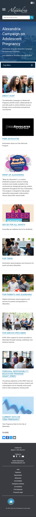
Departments (18, 475)
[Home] (18, 10)
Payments (18, 472)
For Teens (7, 258)
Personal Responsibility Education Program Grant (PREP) (15, 373)
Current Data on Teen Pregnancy (11, 418)
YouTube (23, 456)
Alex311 (13, 450)
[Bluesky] (3, 437)
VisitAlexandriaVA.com (18, 463)
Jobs (18, 469)
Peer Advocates (10, 138)
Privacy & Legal (18, 492)
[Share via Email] (14, 437)
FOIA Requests (18, 489)
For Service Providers (14, 333)
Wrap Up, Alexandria (13, 174)
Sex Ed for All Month (13, 224)
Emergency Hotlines (18, 484)
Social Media (18, 481)
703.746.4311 (21, 450)
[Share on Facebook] (7, 437)
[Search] (32, 17)
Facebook (16, 456)
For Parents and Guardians (17, 294)
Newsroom (18, 478)
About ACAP (8, 95)
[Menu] (4, 10)
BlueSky (14, 456)
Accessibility (18, 486)
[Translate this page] (32, 3)
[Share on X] (10, 437)
